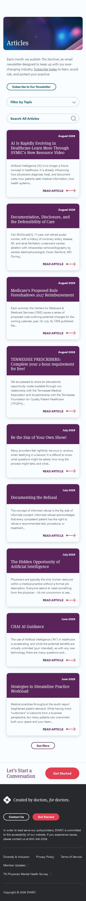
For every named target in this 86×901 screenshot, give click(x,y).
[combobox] (43, 102)
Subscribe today (45, 69)
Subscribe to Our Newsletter (31, 86)
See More (43, 745)
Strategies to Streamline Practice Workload (40, 689)
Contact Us (16, 817)
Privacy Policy (45, 856)
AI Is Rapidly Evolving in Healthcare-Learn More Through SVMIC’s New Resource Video (40, 148)
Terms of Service (71, 856)
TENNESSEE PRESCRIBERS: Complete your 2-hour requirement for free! (42, 364)
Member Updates (14, 865)
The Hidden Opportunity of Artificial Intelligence (35, 564)
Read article (53, 191)
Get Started (62, 773)
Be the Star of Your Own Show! (39, 437)
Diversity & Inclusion (16, 856)
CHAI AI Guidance (27, 626)
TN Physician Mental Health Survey (25, 874)
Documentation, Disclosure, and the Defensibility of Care (40, 219)
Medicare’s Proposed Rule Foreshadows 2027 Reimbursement (42, 293)
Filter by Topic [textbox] (21, 101)
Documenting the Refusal (34, 497)
